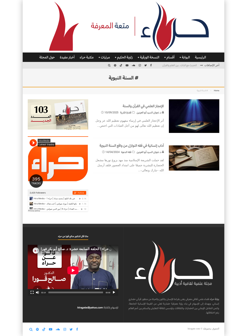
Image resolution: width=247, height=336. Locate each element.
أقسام (171, 57)
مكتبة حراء (87, 57)
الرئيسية (200, 57)
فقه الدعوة (126, 152)
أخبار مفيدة (67, 57)
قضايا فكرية (125, 112)
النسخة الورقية (149, 57)
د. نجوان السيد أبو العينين (149, 112)
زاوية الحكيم (125, 57)
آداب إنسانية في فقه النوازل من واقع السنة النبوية (131, 145)
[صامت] (37, 292)
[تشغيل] (114, 292)
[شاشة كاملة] (32, 292)
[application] (73, 270)
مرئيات (105, 57)
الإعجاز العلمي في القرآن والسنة (143, 106)
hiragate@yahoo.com (90, 307)
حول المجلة (47, 57)
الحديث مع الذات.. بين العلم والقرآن (179, 65)
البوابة (186, 57)
